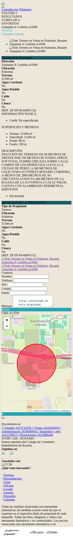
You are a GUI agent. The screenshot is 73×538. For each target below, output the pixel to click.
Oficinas (8, 485)
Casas (7, 482)
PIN (4, 284)
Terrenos (8, 475)
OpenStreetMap (51, 410)
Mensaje (7, 306)
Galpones (9, 499)
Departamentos (12, 478)
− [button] (7, 326)
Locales (8, 489)
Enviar (6, 309)
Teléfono (7, 280)
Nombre (7, 276)
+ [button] (7, 320)
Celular (6, 288)
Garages (8, 492)
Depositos (9, 496)
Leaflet (36, 410)
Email (5, 292)
